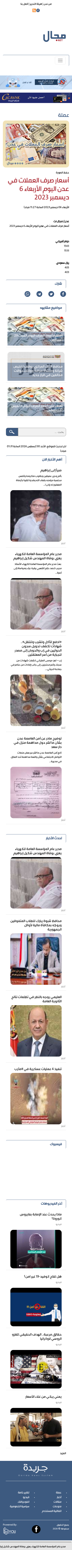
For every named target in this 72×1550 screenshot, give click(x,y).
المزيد (63, 1453)
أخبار (59, 1497)
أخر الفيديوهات (51, 1204)
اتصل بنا (24, 4)
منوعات (57, 1506)
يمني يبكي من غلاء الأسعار (43, 1397)
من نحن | (47, 4)
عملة (58, 1492)
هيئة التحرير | (35, 4)
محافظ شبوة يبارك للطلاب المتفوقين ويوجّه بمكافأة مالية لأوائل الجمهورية (36, 925)
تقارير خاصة (23, 1492)
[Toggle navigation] (60, 60)
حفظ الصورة (62, 173)
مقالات (57, 1502)
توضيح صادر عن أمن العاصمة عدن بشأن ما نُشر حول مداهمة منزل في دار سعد (38, 743)
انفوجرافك (23, 1502)
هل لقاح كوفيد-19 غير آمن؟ (43, 1277)
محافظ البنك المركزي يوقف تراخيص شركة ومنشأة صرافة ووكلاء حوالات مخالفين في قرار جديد (38, 371)
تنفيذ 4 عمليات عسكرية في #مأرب (38, 1069)
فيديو (26, 1497)
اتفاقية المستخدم (51, 1511)
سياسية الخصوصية (19, 1506)
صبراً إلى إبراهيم (51, 470)
